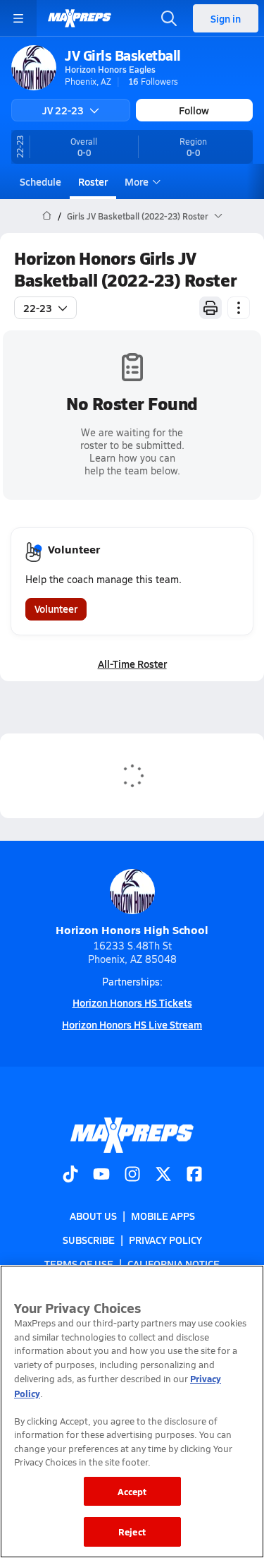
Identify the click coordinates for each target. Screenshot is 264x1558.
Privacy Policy (165, 1240)
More (137, 181)
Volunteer (55, 608)
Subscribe (89, 1240)
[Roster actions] (238, 307)
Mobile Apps (163, 1216)
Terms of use (78, 1264)
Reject (132, 1531)
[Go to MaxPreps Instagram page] (132, 1175)
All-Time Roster (132, 663)
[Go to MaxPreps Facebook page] (194, 1175)
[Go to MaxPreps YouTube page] (101, 1175)
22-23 (37, 308)
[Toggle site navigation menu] (18, 18)
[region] (132, 1411)
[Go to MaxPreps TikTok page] (70, 1175)
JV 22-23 (63, 110)
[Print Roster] (210, 307)
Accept (132, 1491)
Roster (93, 181)
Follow (194, 110)
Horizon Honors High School (132, 929)
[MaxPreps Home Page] (47, 216)
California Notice (173, 1264)
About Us (93, 1216)
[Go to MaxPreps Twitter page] (163, 1175)
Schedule (40, 181)
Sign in (225, 18)
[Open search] (169, 18)
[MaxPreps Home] (79, 18)
